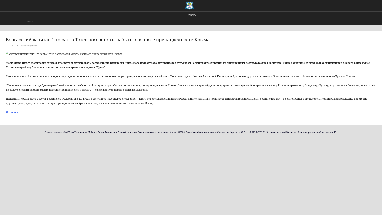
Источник (12, 112)
